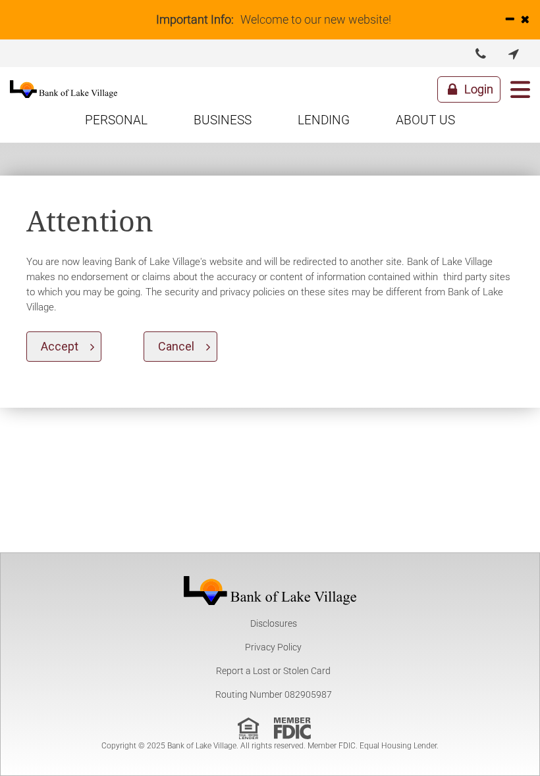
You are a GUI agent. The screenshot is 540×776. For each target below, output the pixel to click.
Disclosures (273, 623)
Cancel (176, 346)
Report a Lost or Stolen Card (273, 671)
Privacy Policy (273, 647)
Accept (59, 346)
